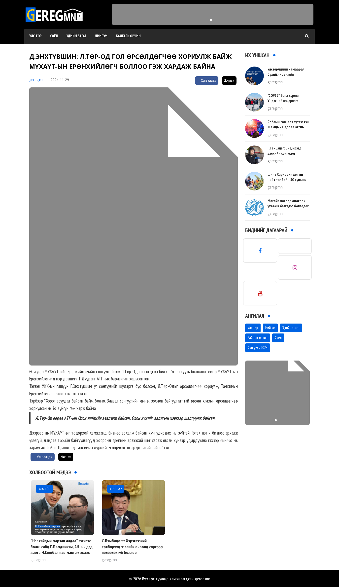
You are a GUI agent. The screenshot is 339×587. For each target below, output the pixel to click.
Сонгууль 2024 (258, 347)
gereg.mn (36, 79)
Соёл (54, 36)
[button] (211, 20)
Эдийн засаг (76, 36)
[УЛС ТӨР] (62, 507)
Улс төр (35, 36)
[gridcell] (133, 417)
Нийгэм (101, 36)
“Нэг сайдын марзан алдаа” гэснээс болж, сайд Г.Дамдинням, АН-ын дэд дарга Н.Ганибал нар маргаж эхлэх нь (62, 549)
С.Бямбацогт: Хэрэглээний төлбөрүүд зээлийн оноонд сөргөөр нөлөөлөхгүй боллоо (132, 546)
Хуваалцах (208, 80)
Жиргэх (229, 80)
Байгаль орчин (128, 36)
